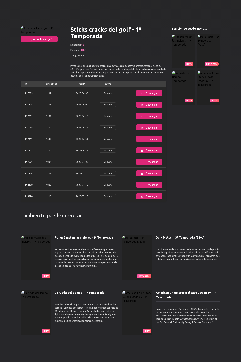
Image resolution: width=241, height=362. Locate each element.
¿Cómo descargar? (41, 39)
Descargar (152, 93)
